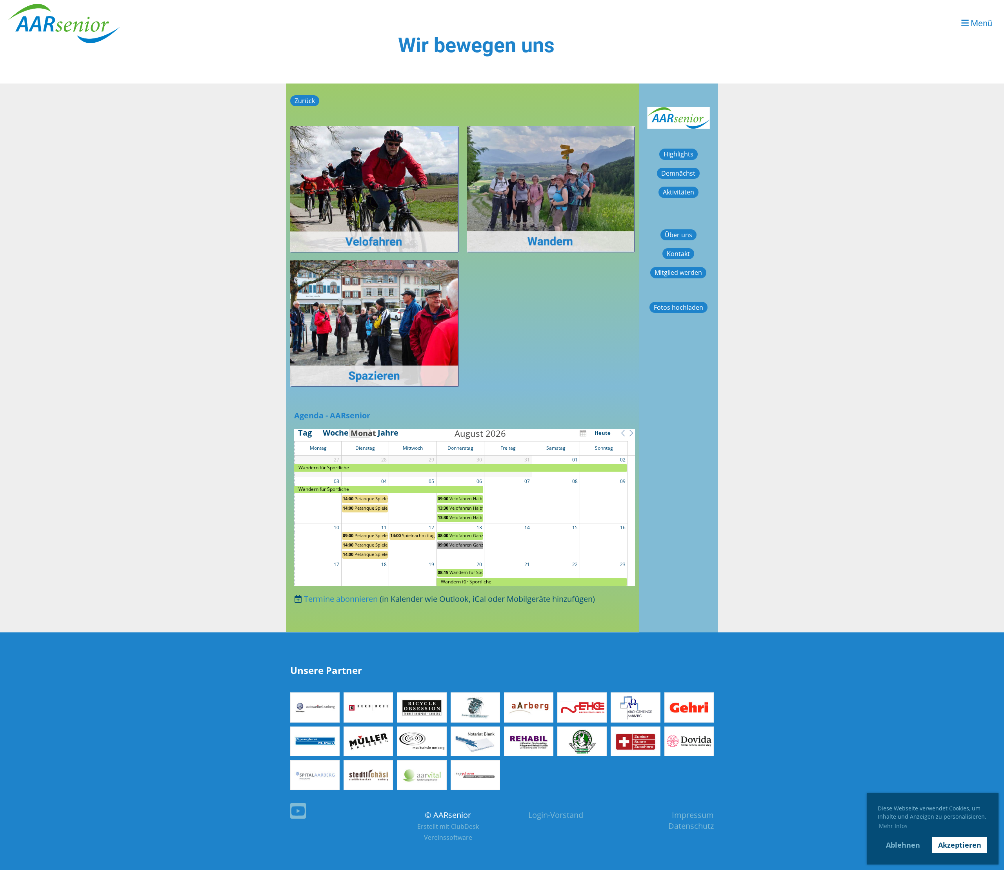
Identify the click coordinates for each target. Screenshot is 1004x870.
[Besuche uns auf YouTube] (298, 812)
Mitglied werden (678, 272)
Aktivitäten (678, 192)
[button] (623, 433)
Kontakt (678, 253)
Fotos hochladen (678, 307)
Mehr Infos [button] (893, 826)
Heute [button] (603, 432)
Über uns (678, 235)
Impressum (693, 815)
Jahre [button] (387, 433)
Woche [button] (332, 433)
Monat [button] (361, 433)
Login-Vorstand (555, 815)
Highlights (678, 154)
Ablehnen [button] (903, 845)
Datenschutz (691, 826)
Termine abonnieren (341, 599)
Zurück (305, 100)
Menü (980, 23)
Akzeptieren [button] (959, 845)
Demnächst (678, 173)
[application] (464, 507)
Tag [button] (305, 433)
